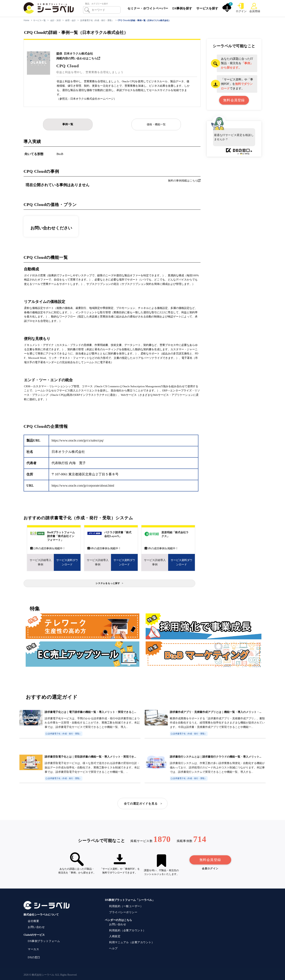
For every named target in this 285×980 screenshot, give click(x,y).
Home (26, 20)
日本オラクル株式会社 (78, 53)
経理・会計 (70, 20)
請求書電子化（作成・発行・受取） (97, 20)
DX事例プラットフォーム (44, 941)
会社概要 (33, 921)
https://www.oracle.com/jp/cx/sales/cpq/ (78, 440)
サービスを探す (207, 8)
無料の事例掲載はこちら (183, 180)
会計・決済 (55, 20)
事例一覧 (67, 124)
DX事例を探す (182, 8)
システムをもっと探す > (109, 583)
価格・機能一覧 (156, 124)
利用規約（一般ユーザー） (126, 906)
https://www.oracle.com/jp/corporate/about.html (83, 485)
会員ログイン (210, 868)
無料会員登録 (210, 860)
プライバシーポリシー (123, 912)
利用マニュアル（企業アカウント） (131, 942)
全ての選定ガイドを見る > (143, 803)
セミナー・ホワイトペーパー (147, 8)
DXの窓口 (34, 957)
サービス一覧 (39, 20)
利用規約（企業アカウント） (127, 930)
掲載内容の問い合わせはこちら (76, 58)
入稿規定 (114, 936)
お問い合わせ (36, 927)
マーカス (33, 949)
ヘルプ (113, 948)
